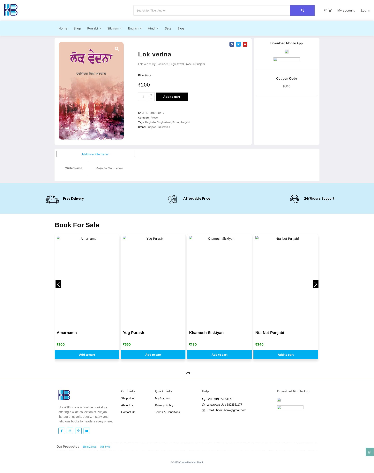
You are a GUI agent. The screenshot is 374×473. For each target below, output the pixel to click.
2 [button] (189, 373)
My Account (162, 398)
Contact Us (128, 412)
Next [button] (315, 284)
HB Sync (105, 446)
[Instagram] (70, 431)
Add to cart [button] (87, 354)
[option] (87, 296)
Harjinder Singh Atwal (158, 122)
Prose (154, 117)
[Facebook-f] (61, 431)
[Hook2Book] (11, 10)
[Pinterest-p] (78, 431)
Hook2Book (89, 446)
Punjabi (185, 122)
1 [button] (187, 373)
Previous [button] (58, 284)
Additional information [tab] (95, 154)
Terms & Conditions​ (167, 412)
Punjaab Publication (158, 126)
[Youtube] (87, 431)
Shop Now (127, 398)
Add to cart (171, 97)
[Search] (302, 10)
